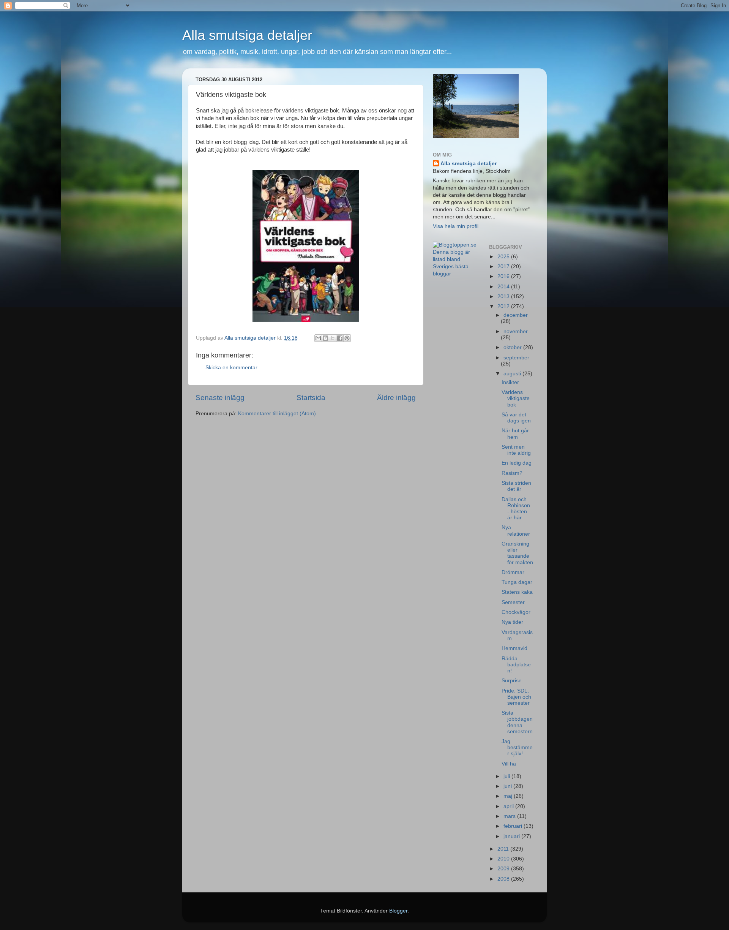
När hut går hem (515, 434)
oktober (513, 347)
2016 (504, 276)
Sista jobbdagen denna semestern (517, 722)
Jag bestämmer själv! (517, 747)
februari (513, 826)
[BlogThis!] (325, 338)
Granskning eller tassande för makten (517, 553)
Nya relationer (516, 530)
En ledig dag (517, 463)
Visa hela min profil (455, 226)
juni (508, 786)
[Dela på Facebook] (340, 338)
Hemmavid (514, 648)
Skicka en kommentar (231, 367)
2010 (504, 859)
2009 (504, 868)
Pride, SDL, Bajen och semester (516, 697)
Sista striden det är (516, 486)
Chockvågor (516, 612)
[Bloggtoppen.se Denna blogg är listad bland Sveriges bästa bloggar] (455, 274)
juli (507, 776)
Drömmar (513, 572)
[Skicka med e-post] (318, 338)
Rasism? (512, 473)
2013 (504, 296)
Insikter (510, 382)
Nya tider (512, 622)
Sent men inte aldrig (516, 450)
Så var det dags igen (516, 418)
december (515, 315)
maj (508, 796)
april (509, 806)
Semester (513, 602)
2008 (504, 879)
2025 (504, 256)
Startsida (311, 398)
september (516, 358)
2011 (503, 849)
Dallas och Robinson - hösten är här (516, 509)
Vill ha (509, 764)
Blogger (398, 911)
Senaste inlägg (220, 398)
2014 (504, 286)
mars (510, 816)
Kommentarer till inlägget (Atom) (277, 413)
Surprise (512, 680)
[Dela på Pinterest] (347, 338)
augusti (512, 373)
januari (512, 836)
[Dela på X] (332, 338)
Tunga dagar (517, 582)
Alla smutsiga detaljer (247, 35)
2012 (504, 306)
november (515, 331)
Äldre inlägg (396, 398)
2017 (504, 266)
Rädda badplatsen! (516, 665)
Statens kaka (517, 592)
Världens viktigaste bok (516, 398)
